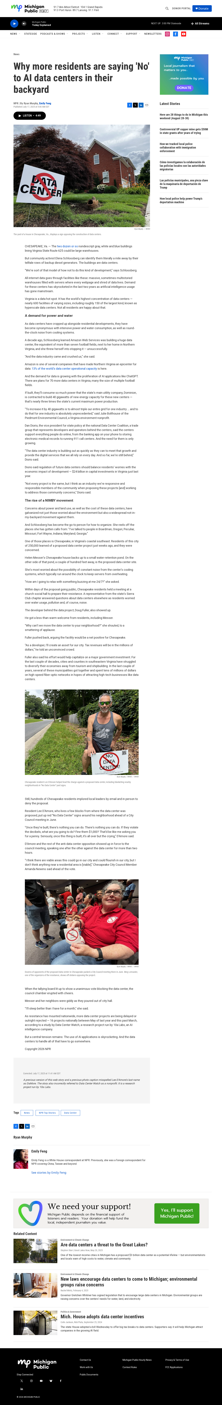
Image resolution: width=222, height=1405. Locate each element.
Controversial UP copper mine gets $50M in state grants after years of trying (184, 131)
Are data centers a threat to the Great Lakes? (104, 1245)
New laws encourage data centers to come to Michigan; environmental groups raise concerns (129, 1282)
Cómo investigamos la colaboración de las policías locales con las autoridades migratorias (183, 165)
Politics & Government (71, 1311)
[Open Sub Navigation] (19, 34)
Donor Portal (181, 8)
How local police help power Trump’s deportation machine (181, 200)
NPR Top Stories (47, 1113)
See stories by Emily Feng (48, 1172)
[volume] (24, 23)
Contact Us (85, 1360)
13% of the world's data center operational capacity (64, 368)
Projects (78, 34)
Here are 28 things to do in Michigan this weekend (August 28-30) (184, 116)
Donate (203, 8)
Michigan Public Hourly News (137, 1360)
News (13, 34)
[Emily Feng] (20, 1159)
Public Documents (89, 1374)
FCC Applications (174, 1367)
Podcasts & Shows (52, 34)
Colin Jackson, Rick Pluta (72, 1322)
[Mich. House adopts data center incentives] (35, 1323)
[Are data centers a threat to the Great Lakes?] (35, 1251)
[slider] (29, 23)
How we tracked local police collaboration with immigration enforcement (178, 147)
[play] (14, 24)
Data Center (70, 1113)
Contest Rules (130, 1367)
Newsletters (153, 34)
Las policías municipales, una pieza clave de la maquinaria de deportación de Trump (184, 184)
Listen (96, 34)
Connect (113, 34)
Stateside (30, 34)
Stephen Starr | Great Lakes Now (75, 1250)
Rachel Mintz (66, 1290)
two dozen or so (67, 246)
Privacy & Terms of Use (177, 1360)
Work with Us (86, 1367)
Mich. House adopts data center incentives (102, 1316)
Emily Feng (45, 103)
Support (131, 34)
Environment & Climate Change (75, 1240)
